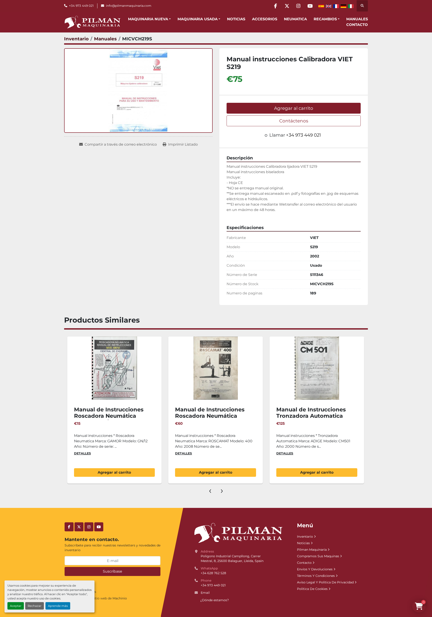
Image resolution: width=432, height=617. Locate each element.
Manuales (357, 19)
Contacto (357, 25)
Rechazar (34, 606)
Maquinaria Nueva (148, 19)
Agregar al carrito (293, 108)
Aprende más (58, 606)
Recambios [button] (325, 19)
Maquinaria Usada (198, 19)
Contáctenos (293, 121)
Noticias (236, 19)
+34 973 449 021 (81, 5)
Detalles (82, 453)
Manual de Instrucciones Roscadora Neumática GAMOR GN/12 (109, 416)
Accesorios (264, 19)
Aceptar (15, 606)
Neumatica (295, 19)
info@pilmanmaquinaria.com (128, 5)
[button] (149, 19)
